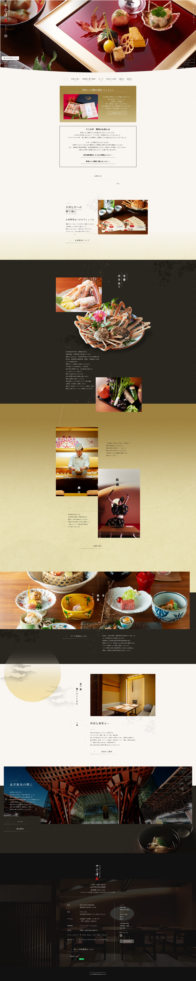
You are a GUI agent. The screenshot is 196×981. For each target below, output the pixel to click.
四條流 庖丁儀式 (89, 79)
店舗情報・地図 (183, 67)
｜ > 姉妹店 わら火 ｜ (74, 956)
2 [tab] (77, 725)
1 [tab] (77, 723)
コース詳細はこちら (79, 636)
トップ (66, 79)
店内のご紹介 (111, 79)
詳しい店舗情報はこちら (84, 949)
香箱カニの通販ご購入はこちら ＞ (98, 161)
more (118, 183)
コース (101, 79)
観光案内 (20, 829)
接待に (122, 79)
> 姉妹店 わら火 (186, 60)
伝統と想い (75, 79)
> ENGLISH (185, 64)
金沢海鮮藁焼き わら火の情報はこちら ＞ (98, 155)
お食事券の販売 (173, 67)
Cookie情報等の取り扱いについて (98, 974)
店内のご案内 (106, 751)
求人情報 (191, 67)
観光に (130, 79)
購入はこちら (117, 113)
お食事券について (82, 240)
